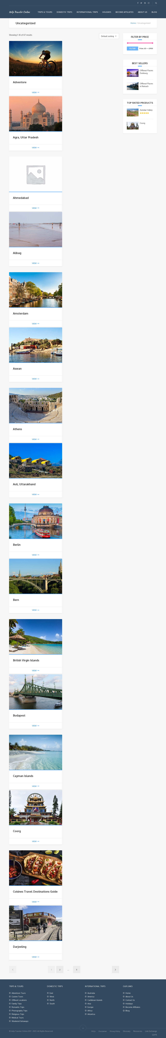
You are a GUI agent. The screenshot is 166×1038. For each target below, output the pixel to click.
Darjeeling (19, 946)
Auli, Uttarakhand (24, 484)
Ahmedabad (21, 198)
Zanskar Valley (146, 110)
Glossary (126, 1031)
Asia (89, 1003)
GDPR (154, 1035)
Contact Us (130, 1000)
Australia (91, 993)
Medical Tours (18, 1018)
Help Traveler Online (19, 12)
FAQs (93, 1031)
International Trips (87, 12)
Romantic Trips (18, 1007)
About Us (142, 12)
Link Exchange (151, 1031)
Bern (16, 600)
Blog (154, 12)
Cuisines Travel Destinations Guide (35, 891)
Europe (90, 1007)
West (52, 996)
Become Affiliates (124, 12)
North (52, 1000)
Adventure (19, 82)
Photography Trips (19, 1011)
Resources (137, 1031)
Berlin (16, 544)
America (91, 996)
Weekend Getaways (20, 1021)
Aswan (17, 368)
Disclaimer (103, 1031)
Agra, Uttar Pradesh (25, 137)
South (52, 1003)
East (51, 993)
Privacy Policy (115, 1031)
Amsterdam (20, 313)
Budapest (19, 715)
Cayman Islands (23, 776)
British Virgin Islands (26, 660)
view (34, 92)
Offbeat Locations (19, 1000)
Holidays (106, 12)
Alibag (17, 253)
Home (133, 23)
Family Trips (17, 1003)
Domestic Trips (64, 12)
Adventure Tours (19, 993)
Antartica (91, 1014)
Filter (132, 48)
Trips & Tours (45, 12)
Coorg (17, 831)
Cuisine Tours (17, 996)
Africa (90, 1011)
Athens (17, 429)
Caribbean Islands (95, 1000)
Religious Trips (18, 1014)
